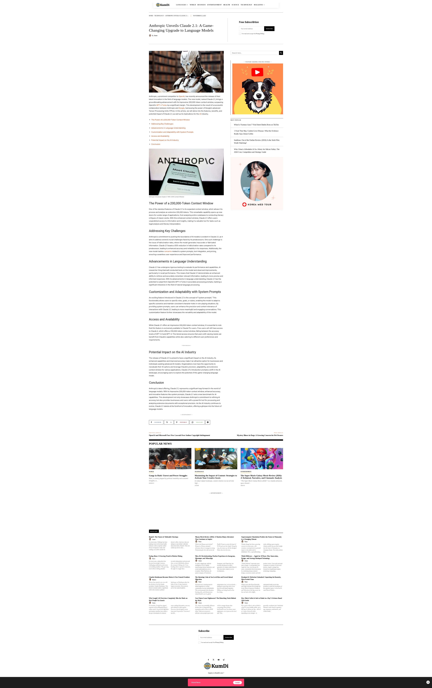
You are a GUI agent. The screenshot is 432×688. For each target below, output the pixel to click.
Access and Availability (160, 136)
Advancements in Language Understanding (168, 128)
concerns (168, 251)
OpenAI (182, 96)
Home (151, 16)
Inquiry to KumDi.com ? (216, 673)
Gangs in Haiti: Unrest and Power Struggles (168, 475)
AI (200, 114)
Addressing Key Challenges (162, 124)
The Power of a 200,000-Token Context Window (170, 120)
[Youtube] (218, 660)
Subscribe (269, 28)
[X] (213, 660)
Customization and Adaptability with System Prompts (172, 132)
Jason (155, 35)
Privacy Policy (260, 33)
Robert (151, 483)
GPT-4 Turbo (161, 105)
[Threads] (224, 660)
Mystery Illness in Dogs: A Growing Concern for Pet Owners (260, 435)
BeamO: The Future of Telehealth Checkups (163, 537)
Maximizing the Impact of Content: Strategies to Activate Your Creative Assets (216, 476)
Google (181, 108)
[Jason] (150, 35)
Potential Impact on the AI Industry (165, 140)
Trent (243, 485)
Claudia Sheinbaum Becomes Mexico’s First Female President (169, 577)
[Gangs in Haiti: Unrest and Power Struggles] (170, 458)
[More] (207, 422)
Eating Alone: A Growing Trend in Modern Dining (165, 556)
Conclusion (155, 144)
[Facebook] (208, 660)
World (151, 471)
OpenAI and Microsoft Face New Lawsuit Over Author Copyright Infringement (179, 435)
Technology (159, 16)
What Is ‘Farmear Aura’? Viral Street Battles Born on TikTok (256, 125)
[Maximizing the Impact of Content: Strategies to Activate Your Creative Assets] (216, 458)
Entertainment (246, 471)
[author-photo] (150, 539)
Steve (153, 558)
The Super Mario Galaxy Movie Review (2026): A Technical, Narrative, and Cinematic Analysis (261, 476)
